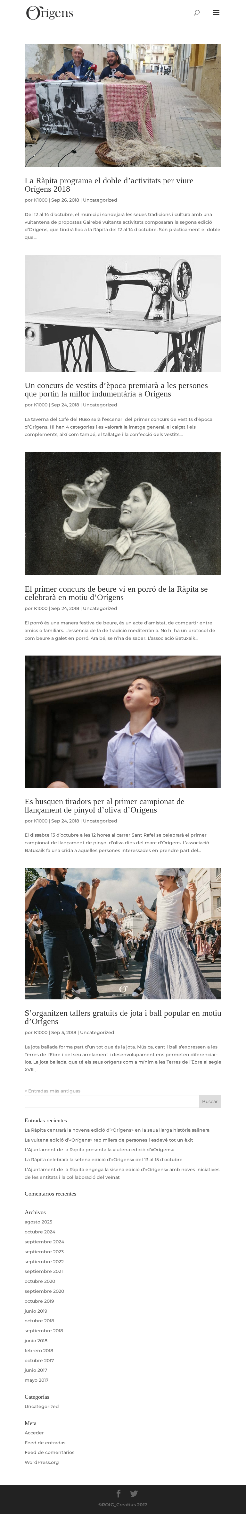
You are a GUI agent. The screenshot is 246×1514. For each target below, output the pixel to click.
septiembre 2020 (44, 1291)
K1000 (40, 200)
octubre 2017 (39, 1360)
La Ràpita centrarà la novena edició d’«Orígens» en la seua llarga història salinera (117, 1130)
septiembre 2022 (44, 1262)
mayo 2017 (36, 1380)
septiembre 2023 (44, 1252)
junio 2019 (36, 1311)
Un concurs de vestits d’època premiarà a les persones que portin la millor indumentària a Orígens (116, 389)
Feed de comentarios (49, 1452)
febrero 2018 (39, 1350)
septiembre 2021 (44, 1271)
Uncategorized (100, 200)
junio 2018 (36, 1341)
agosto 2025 (38, 1222)
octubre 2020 (40, 1281)
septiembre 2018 (44, 1331)
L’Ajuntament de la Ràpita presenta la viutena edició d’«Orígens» (99, 1150)
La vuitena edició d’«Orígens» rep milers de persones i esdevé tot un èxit (109, 1140)
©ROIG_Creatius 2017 (122, 1505)
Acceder (34, 1433)
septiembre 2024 (44, 1242)
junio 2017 (36, 1370)
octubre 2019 (39, 1301)
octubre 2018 (39, 1321)
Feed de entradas (45, 1443)
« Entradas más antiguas (52, 1091)
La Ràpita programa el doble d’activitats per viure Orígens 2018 (109, 185)
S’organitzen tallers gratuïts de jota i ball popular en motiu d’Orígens (123, 1017)
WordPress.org (42, 1462)
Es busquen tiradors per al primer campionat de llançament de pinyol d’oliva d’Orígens (104, 805)
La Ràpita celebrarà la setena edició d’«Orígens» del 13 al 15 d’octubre (104, 1159)
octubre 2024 (40, 1232)
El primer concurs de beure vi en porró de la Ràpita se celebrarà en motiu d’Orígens (116, 593)
